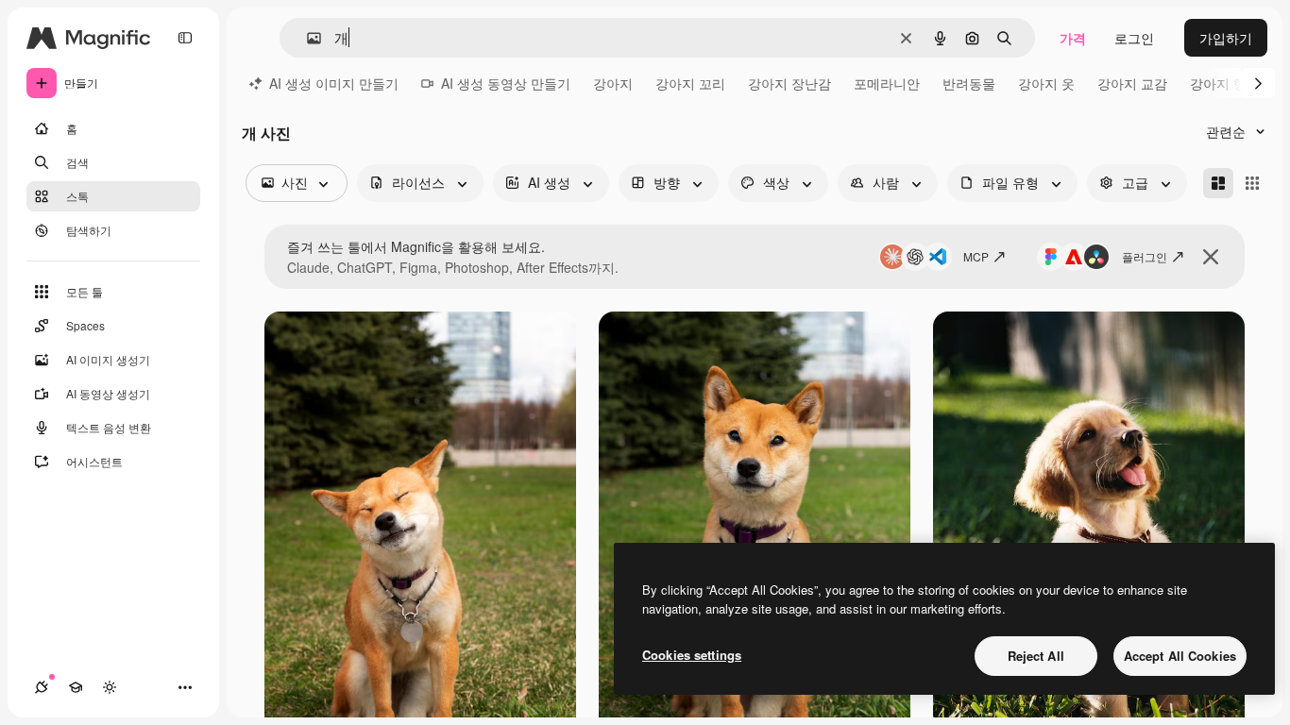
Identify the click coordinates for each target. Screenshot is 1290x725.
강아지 (613, 83)
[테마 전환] (109, 687)
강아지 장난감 (789, 83)
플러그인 (1144, 256)
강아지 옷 (1046, 83)
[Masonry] (1218, 183)
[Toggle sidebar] (185, 38)
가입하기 (1225, 37)
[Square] (1252, 183)
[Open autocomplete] (306, 38)
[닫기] (1210, 256)
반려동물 (968, 83)
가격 (1073, 37)
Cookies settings (691, 655)
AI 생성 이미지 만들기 (334, 83)
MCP (976, 256)
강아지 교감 (1132, 83)
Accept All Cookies (1180, 656)
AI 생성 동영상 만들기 (505, 83)
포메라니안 (887, 83)
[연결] (41, 687)
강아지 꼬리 (690, 83)
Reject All (1036, 656)
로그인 (1134, 37)
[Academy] (75, 687)
